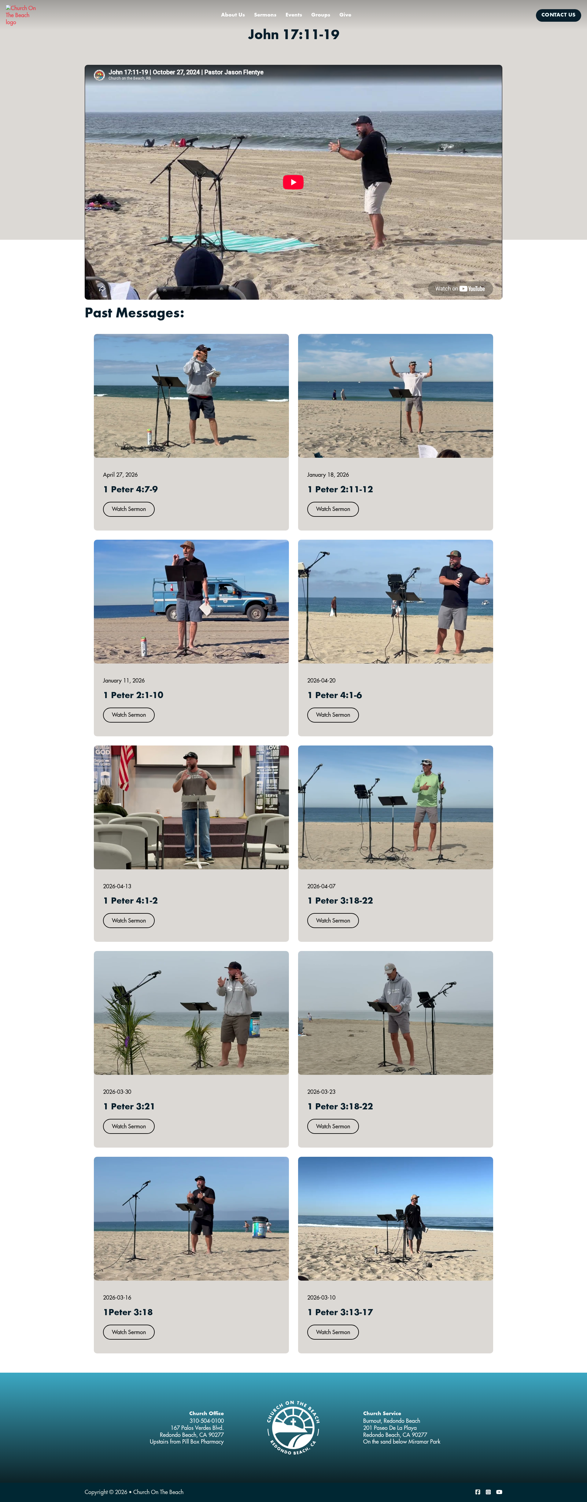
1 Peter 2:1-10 (133, 696)
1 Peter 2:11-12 (340, 490)
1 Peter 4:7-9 (130, 490)
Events (294, 15)
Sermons (265, 15)
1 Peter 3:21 (129, 1107)
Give (345, 15)
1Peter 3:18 (128, 1313)
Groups (320, 15)
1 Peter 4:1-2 (130, 901)
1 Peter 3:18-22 (340, 901)
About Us (233, 15)
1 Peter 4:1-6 (334, 696)
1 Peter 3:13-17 (340, 1313)
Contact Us (558, 15)
